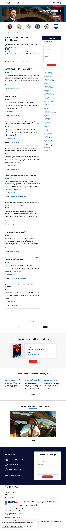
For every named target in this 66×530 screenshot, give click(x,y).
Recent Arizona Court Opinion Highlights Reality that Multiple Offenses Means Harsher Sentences (20, 68)
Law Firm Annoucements (50, 112)
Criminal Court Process (50, 90)
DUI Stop (47, 97)
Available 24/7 (57, 3)
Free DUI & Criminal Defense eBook (33, 339)
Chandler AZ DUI (48, 89)
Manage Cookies (27, 510)
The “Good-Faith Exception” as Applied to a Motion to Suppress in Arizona (20, 95)
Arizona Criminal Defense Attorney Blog (15, 32)
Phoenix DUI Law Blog (48, 147)
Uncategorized (24, 61)
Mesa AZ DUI (48, 118)
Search (45, 326)
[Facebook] (6, 502)
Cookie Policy (20, 510)
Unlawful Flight (48, 137)
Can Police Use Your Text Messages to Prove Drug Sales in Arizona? (21, 45)
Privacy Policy (48, 487)
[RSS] (6, 504)
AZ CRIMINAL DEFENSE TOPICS (51, 73)
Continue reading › (10, 58)
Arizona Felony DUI (49, 82)
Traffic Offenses (48, 133)
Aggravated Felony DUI (50, 75)
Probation (47, 122)
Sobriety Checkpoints (49, 127)
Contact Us (57, 6)
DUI (30, 6)
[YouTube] (16, 502)
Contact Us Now (55, 16)
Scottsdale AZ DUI (49, 125)
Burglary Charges (49, 87)
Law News (47, 115)
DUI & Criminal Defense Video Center (33, 406)
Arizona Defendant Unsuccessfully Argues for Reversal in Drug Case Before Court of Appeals (21, 231)
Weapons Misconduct (49, 140)
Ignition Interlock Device (50, 109)
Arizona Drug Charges (14, 61)
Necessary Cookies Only (16, 526)
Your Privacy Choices (12, 510)
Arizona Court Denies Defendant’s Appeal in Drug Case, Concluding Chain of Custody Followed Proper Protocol (20, 149)
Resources (50, 6)
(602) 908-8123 (11, 497)
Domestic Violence (49, 102)
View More (33, 361)
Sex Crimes (23, 278)
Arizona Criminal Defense (50, 77)
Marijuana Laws (48, 116)
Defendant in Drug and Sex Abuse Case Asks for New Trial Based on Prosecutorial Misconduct (21, 258)
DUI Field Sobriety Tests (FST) (51, 94)
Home (8, 6)
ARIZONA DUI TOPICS (49, 72)
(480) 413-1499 (57, 2)
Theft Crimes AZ (48, 130)
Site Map (53, 487)
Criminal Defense (23, 6)
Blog (43, 6)
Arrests (46, 83)
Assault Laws (48, 86)
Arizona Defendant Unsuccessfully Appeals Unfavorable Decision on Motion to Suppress (21, 203)
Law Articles (47, 111)
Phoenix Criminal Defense (14, 513)
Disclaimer (43, 487)
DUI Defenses (48, 93)
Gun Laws (47, 108)
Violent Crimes (48, 139)
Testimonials (37, 6)
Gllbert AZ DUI (48, 107)
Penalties (47, 119)
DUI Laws (47, 96)
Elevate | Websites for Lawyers (52, 526)
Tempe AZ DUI (48, 129)
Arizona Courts (48, 76)
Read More (33, 394)
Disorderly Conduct (49, 101)
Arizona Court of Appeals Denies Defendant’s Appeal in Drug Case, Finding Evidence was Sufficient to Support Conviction (22, 122)
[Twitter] (9, 502)
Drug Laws (23, 196)
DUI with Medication (49, 100)
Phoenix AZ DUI (48, 121)
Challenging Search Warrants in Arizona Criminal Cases (20, 175)
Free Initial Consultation (54, 1)
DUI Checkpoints (48, 91)
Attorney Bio (14, 6)
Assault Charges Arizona (50, 84)
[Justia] (13, 502)
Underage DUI (48, 136)
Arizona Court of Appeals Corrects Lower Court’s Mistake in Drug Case (21, 285)
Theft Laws (47, 132)
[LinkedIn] (11, 502)
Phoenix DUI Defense (13, 514)
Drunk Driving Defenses (50, 105)
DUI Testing (47, 98)
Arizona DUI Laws (49, 79)
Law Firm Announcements (50, 114)
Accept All (6, 526)
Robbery (47, 123)
